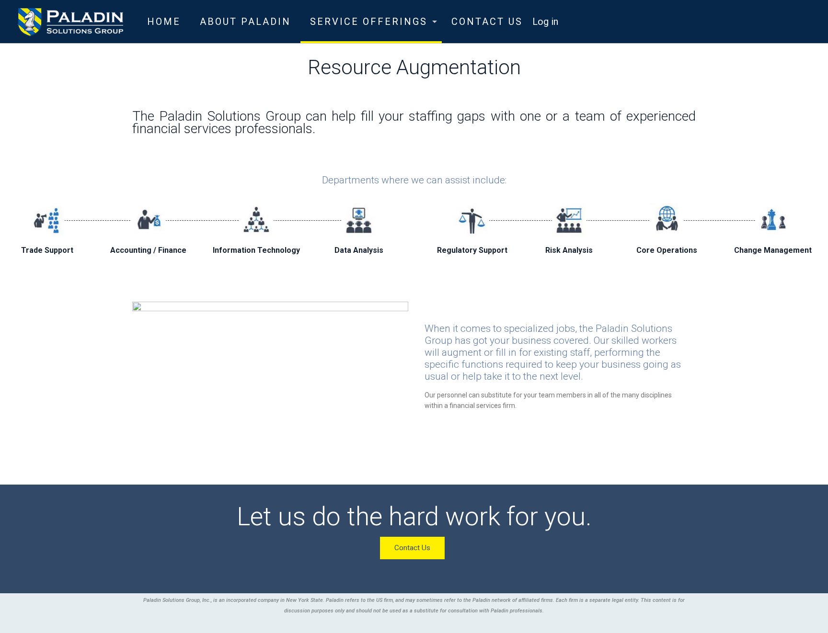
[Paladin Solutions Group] (70, 21)
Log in (545, 21)
